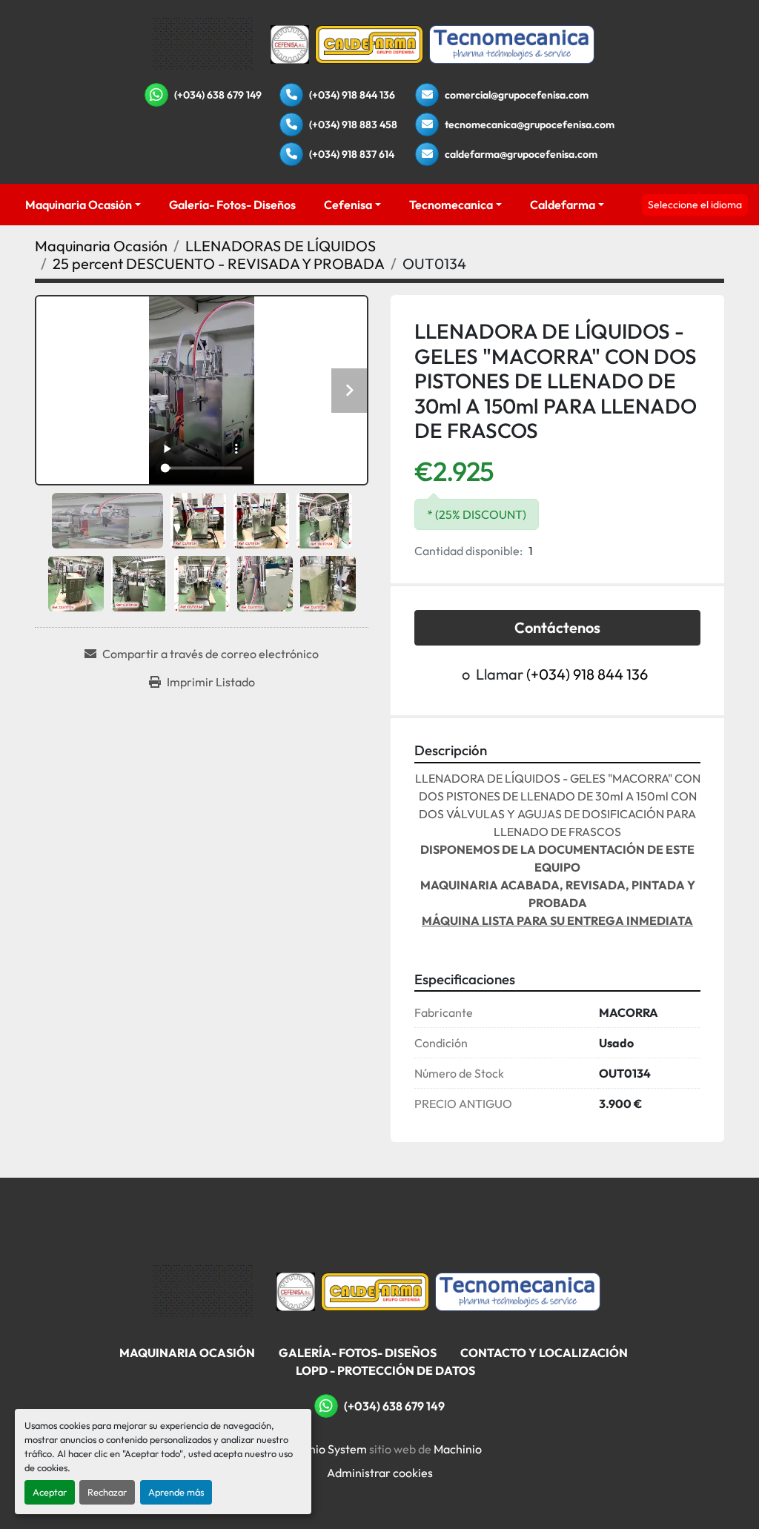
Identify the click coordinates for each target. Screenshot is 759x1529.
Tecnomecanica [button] (451, 204)
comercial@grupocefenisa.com (517, 95)
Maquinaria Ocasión (78, 204)
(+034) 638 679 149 (218, 95)
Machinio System (322, 1449)
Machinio (458, 1449)
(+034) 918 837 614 (351, 154)
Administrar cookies (380, 1472)
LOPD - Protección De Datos (385, 1370)
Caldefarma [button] (562, 204)
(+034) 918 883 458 (353, 124)
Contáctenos (557, 627)
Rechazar (107, 1492)
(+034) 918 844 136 (352, 95)
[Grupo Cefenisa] (203, 1290)
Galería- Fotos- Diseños (232, 204)
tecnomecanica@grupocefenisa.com (529, 124)
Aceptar (50, 1492)
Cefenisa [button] (348, 204)
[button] (83, 204)
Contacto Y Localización (544, 1352)
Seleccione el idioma (695, 204)
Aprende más (176, 1492)
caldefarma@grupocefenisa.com (521, 154)
